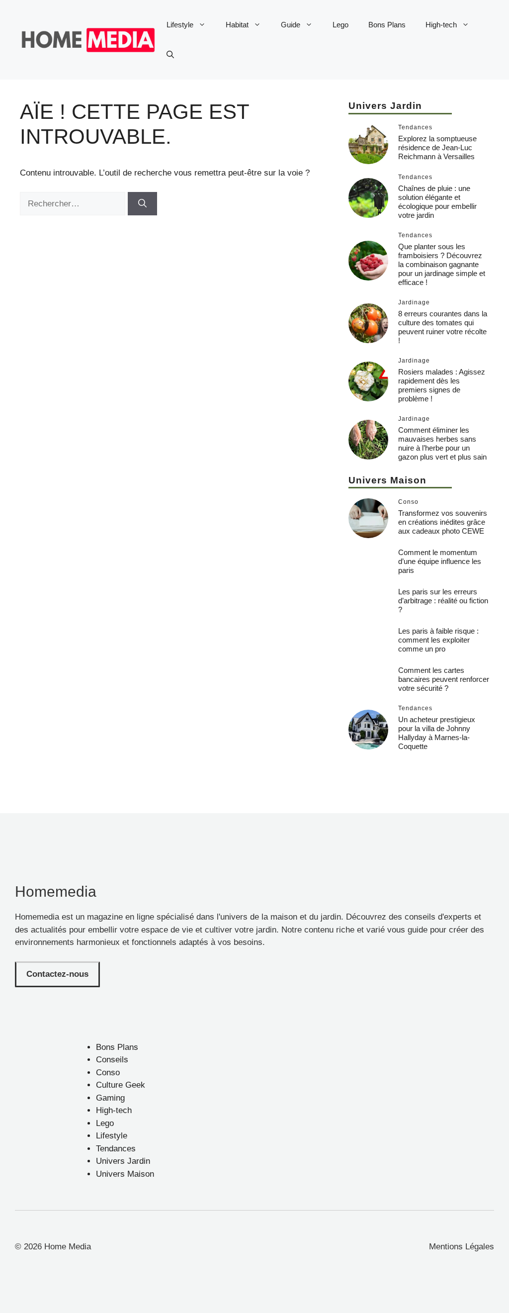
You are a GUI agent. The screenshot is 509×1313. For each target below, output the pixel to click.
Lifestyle (180, 24)
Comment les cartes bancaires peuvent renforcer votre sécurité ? (443, 679)
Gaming (110, 1098)
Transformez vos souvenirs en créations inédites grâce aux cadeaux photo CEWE (442, 522)
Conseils (112, 1059)
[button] (170, 55)
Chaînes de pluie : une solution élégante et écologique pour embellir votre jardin (437, 201)
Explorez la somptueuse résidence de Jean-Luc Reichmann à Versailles (437, 147)
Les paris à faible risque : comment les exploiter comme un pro (438, 640)
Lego (340, 24)
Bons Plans (387, 24)
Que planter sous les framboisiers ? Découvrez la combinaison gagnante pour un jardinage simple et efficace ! (441, 264)
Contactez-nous (57, 974)
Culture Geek (120, 1085)
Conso (108, 1072)
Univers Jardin (123, 1161)
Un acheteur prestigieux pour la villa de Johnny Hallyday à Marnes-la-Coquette (436, 732)
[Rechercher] (142, 204)
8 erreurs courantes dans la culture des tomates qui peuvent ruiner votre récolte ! (442, 327)
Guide (290, 24)
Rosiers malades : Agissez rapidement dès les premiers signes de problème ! (441, 385)
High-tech (441, 24)
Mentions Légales (461, 1246)
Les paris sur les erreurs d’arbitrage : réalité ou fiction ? (443, 600)
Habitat (237, 24)
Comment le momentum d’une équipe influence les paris (439, 561)
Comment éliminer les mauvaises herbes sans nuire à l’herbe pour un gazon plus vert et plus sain (442, 443)
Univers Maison (125, 1174)
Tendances (116, 1148)
